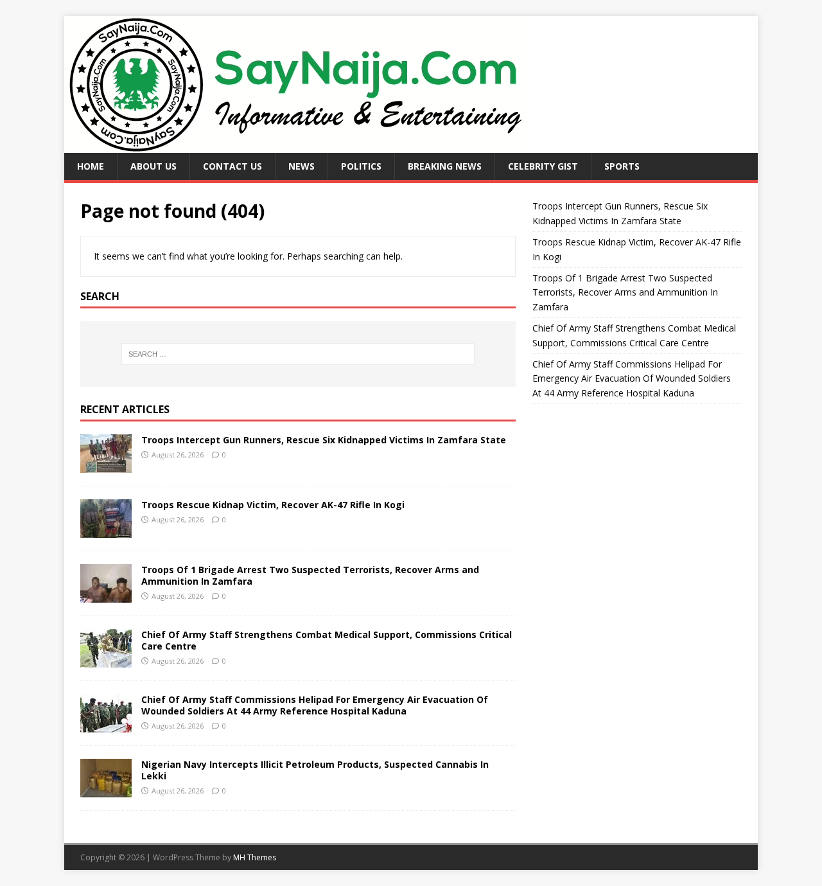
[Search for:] (298, 354)
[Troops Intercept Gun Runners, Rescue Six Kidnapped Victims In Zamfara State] (106, 465)
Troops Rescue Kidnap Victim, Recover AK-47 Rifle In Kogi (273, 505)
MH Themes (254, 857)
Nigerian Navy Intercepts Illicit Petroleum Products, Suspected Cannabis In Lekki (315, 770)
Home (90, 166)
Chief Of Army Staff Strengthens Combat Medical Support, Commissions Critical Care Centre (326, 640)
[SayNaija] (296, 145)
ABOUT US (153, 166)
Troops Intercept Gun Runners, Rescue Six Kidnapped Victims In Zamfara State (323, 440)
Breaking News (445, 166)
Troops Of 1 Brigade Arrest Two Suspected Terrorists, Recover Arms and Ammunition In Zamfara (310, 575)
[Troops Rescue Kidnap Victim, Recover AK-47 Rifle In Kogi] (106, 530)
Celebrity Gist (543, 166)
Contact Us (232, 166)
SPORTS (622, 166)
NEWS (301, 166)
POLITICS (361, 166)
